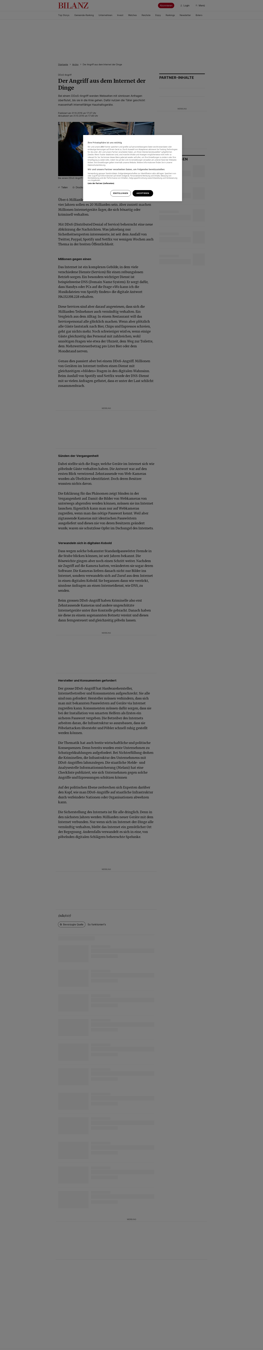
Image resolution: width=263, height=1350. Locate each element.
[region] (132, 168)
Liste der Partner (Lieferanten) (101, 183)
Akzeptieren (143, 193)
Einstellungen (120, 193)
